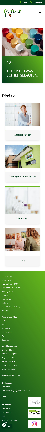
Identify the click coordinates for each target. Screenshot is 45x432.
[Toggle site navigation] (39, 13)
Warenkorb (38, 2)
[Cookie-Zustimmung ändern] (5, 424)
